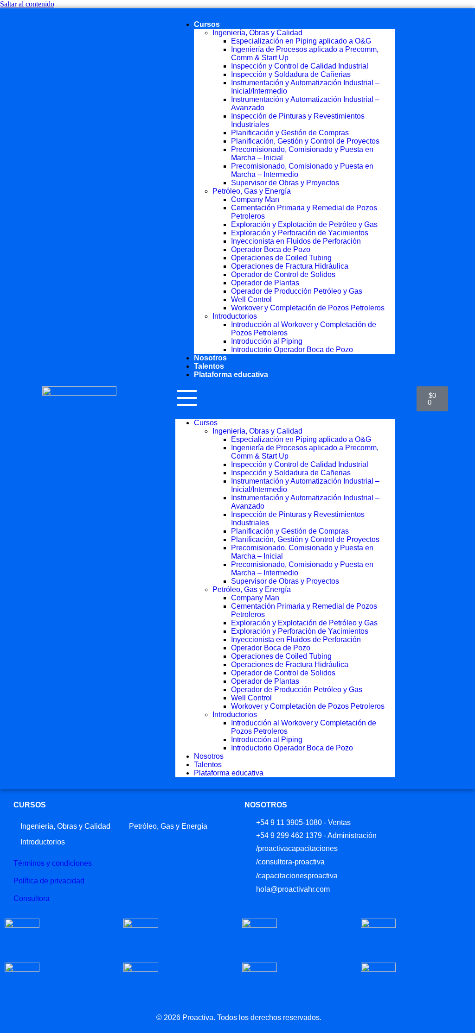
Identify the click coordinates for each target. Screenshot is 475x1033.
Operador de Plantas (265, 283)
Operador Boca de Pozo (270, 249)
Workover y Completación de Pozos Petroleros (308, 308)
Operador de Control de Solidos (283, 274)
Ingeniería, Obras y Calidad (257, 33)
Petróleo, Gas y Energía (251, 191)
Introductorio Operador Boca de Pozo (292, 349)
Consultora (31, 898)
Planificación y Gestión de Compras (290, 133)
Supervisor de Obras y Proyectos (285, 183)
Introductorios (234, 316)
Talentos (209, 366)
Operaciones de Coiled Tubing (281, 258)
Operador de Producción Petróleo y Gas (296, 291)
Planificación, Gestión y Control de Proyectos (305, 141)
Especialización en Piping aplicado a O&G (301, 41)
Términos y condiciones (52, 863)
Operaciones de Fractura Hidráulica (289, 266)
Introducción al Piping (266, 341)
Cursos (207, 24)
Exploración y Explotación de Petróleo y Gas (304, 224)
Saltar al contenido (27, 4)
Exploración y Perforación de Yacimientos (299, 233)
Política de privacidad (48, 881)
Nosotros (210, 358)
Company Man (255, 199)
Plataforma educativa (231, 374)
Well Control (251, 299)
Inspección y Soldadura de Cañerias (291, 74)
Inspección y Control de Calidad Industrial (299, 66)
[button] (284, 398)
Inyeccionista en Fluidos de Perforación (296, 241)
